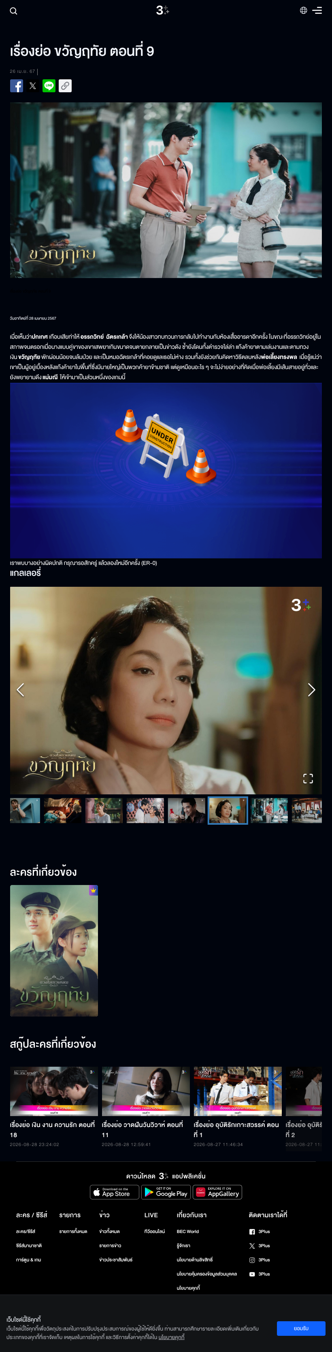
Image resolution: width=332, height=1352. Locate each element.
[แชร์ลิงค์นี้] (65, 85)
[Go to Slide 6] (103, 810)
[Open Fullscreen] (308, 779)
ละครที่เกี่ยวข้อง (43, 873)
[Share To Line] (49, 85)
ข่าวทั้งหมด (109, 1231)
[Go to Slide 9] (227, 810)
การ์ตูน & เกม (28, 1260)
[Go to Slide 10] (269, 810)
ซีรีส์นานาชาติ (29, 1246)
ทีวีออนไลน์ (155, 1231)
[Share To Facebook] (16, 85)
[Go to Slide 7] (145, 810)
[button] (166, 691)
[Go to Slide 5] (62, 810)
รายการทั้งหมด (73, 1231)
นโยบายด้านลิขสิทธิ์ (195, 1260)
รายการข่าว (110, 1246)
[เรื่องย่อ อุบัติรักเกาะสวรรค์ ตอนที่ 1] (238, 1091)
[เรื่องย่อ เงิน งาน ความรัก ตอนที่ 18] (54, 1091)
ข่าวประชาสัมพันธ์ (115, 1260)
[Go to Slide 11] (310, 810)
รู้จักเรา (183, 1246)
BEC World (188, 1231)
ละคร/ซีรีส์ (25, 1231)
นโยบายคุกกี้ (188, 1288)
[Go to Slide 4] (21, 810)
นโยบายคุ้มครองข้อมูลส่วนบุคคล (207, 1274)
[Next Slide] (312, 690)
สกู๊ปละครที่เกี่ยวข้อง (53, 1045)
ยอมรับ (301, 1328)
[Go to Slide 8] (186, 810)
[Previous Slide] (20, 690)
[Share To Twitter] (32, 85)
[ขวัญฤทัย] (54, 951)
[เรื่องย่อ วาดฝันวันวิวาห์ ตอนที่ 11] (146, 1091)
